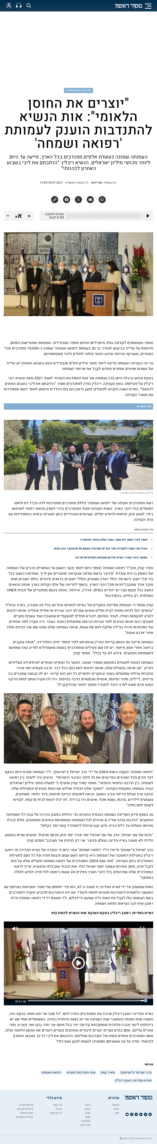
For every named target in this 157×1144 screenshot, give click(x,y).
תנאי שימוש (26, 1113)
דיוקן (87, 1105)
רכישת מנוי (56, 1113)
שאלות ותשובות (24, 1117)
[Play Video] (79, 963)
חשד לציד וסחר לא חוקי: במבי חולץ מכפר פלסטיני (113, 539)
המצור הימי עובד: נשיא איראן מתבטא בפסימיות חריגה (111, 557)
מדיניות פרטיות (25, 1109)
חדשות (115, 1105)
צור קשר (57, 1105)
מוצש (87, 1109)
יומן (117, 1113)
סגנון (87, 1117)
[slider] (87, 1000)
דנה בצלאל (110, 183)
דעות (116, 1109)
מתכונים (86, 1121)
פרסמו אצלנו (26, 1105)
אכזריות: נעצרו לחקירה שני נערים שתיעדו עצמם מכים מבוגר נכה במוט (100, 548)
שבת (87, 1113)
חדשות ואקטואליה (78, 90)
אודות (59, 1109)
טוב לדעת (85, 1125)
